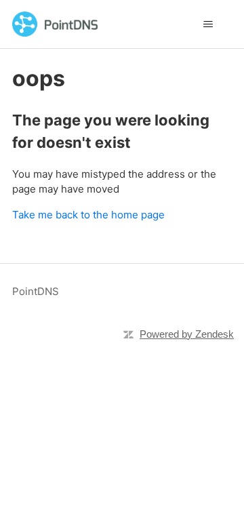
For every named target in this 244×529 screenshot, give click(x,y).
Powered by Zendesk (187, 334)
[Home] (55, 24)
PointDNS (35, 291)
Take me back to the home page (88, 214)
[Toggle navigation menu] (208, 24)
